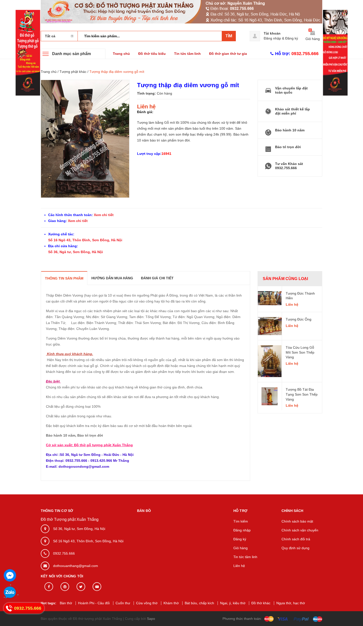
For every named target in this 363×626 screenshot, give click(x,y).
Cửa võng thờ (147, 603)
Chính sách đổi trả (296, 539)
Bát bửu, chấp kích (199, 603)
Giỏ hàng (240, 548)
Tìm (228, 36)
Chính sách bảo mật (297, 521)
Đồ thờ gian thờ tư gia (228, 54)
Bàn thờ (66, 603)
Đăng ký (291, 38)
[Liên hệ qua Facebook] (10, 575)
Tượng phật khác (73, 72)
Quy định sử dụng (295, 548)
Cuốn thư (123, 603)
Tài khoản (272, 33)
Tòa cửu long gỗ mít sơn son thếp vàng (300, 352)
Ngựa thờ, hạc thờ (290, 603)
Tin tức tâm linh (187, 54)
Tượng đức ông (298, 319)
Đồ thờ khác (260, 603)
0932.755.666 (64, 553)
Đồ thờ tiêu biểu (152, 54)
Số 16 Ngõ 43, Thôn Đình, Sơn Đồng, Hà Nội (85, 240)
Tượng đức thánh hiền (300, 295)
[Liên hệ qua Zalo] (10, 592)
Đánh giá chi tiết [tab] (157, 278)
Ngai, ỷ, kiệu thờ (232, 603)
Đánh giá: (145, 112)
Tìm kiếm (240, 521)
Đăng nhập (272, 38)
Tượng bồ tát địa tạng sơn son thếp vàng (302, 394)
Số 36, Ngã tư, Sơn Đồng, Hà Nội (75, 252)
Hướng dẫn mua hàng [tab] (112, 278)
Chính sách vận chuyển (300, 530)
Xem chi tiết (103, 215)
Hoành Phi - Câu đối (94, 603)
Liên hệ (239, 566)
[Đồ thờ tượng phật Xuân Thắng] (181, 11)
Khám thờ (171, 603)
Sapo (151, 619)
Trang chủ (121, 54)
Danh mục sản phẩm (71, 54)
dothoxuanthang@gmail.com (75, 566)
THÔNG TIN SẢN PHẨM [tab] (64, 278)
